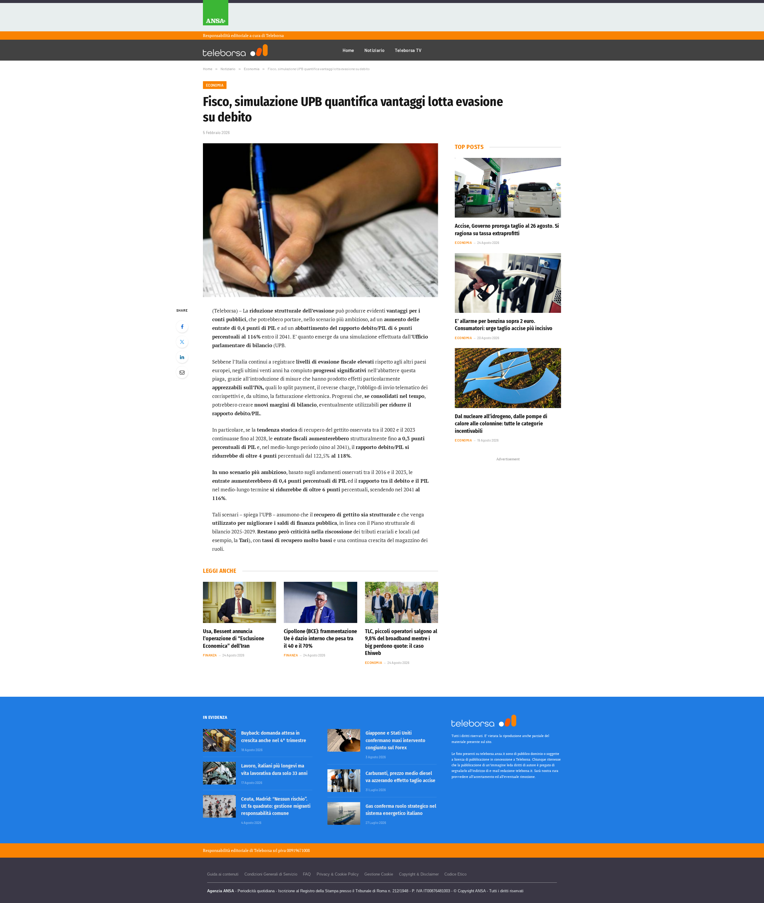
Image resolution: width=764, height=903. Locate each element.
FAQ (307, 874)
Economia (215, 85)
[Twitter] (182, 342)
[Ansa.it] (215, 15)
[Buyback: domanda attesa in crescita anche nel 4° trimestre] (219, 740)
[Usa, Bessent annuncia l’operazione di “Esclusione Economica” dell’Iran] (239, 602)
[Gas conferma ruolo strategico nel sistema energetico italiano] (343, 813)
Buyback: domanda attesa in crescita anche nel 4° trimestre (273, 736)
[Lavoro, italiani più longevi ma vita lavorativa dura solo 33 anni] (219, 773)
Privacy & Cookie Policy (338, 874)
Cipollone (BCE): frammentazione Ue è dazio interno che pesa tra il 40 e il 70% (320, 638)
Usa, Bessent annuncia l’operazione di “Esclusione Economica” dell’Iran (233, 638)
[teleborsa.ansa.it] (235, 50)
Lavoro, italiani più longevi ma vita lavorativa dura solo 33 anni (274, 769)
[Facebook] (182, 327)
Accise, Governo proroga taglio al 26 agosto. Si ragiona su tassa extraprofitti (507, 229)
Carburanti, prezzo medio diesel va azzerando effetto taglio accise (400, 777)
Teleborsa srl (265, 850)
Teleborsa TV (408, 50)
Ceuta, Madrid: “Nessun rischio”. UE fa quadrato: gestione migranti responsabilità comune (275, 806)
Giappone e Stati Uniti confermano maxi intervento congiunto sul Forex (395, 740)
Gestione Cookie (378, 874)
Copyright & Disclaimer (419, 874)
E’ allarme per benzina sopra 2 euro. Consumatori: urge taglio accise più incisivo (503, 325)
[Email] (182, 372)
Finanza (210, 655)
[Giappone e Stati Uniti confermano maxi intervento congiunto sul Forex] (343, 740)
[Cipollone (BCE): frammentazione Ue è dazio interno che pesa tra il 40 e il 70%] (320, 602)
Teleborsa (275, 35)
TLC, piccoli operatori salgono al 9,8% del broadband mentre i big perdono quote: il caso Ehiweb (401, 642)
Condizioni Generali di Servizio (270, 874)
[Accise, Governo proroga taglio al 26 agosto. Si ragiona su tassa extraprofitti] (508, 188)
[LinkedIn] (182, 357)
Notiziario (374, 50)
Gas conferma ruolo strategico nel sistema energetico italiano (401, 809)
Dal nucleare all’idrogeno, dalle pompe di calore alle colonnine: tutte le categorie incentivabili (501, 423)
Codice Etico (455, 874)
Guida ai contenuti (222, 874)
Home (348, 50)
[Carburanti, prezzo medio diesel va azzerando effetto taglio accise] (343, 780)
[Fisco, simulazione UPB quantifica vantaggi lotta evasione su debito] (320, 220)
